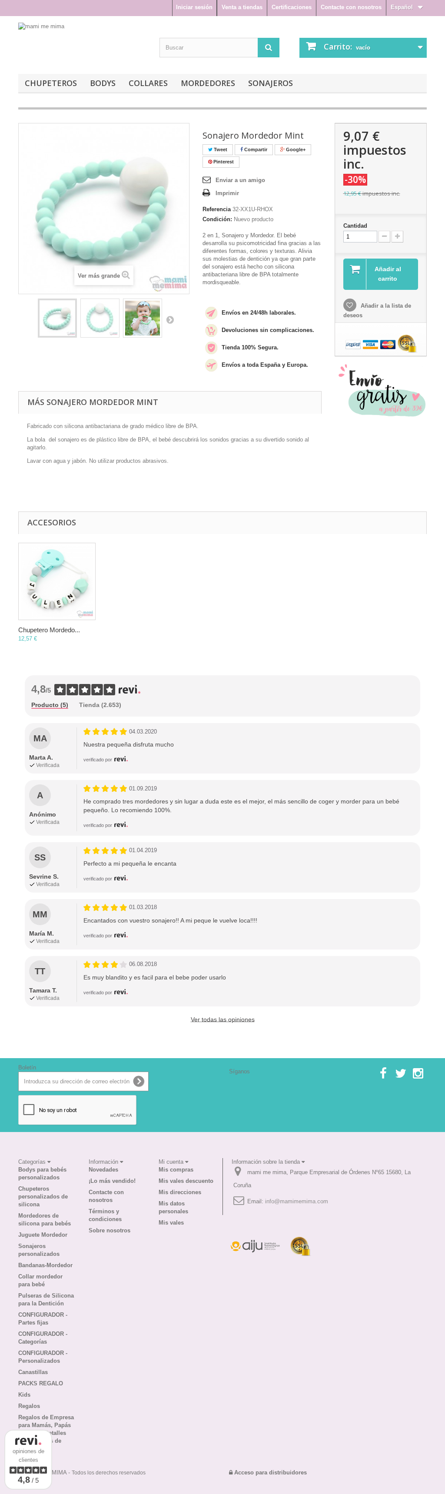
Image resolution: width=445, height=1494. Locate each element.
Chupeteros (51, 83)
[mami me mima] (64, 43)
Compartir (255, 149)
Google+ (295, 149)
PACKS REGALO (40, 1383)
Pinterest (223, 161)
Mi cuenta (172, 1162)
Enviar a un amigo (240, 180)
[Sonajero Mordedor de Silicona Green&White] (57, 318)
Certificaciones (292, 7)
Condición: (217, 219)
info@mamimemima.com (296, 1201)
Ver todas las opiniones (223, 1019)
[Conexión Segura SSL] (301, 1246)
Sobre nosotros (109, 1230)
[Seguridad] (255, 1246)
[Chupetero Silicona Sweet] (57, 581)
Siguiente (170, 319)
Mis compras (176, 1169)
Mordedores (208, 83)
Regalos (29, 1406)
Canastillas (33, 1372)
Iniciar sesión (194, 7)
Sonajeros (270, 83)
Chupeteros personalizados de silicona (43, 1196)
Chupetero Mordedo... (49, 630)
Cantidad (355, 225)
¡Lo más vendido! (112, 1181)
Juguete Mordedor (42, 1235)
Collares (148, 83)
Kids (24, 1394)
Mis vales (171, 1222)
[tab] (49, 705)
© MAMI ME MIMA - (82, 1472)
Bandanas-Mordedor (45, 1265)
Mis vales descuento (186, 1181)
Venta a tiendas (242, 7)
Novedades (103, 1169)
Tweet (220, 149)
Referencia (217, 209)
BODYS (103, 83)
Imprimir (227, 193)
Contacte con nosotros (351, 7)
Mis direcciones (180, 1192)
